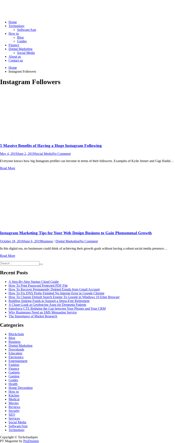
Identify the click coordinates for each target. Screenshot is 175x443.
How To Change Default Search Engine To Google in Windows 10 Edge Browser (64, 297)
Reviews (14, 407)
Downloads (16, 349)
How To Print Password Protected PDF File (38, 285)
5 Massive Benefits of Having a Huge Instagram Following (51, 145)
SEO (12, 414)
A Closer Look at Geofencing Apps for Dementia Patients (47, 304)
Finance (14, 45)
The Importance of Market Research (33, 316)
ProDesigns (31, 441)
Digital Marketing (20, 49)
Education (15, 353)
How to (14, 33)
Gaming (14, 376)
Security (14, 411)
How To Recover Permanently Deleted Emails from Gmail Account (54, 289)
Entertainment (18, 361)
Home (13, 22)
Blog (20, 37)
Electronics (16, 357)
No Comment (61, 153)
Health (13, 384)
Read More (7, 168)
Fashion (14, 365)
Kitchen (14, 395)
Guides (22, 41)
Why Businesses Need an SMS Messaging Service (43, 312)
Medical (14, 399)
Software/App (26, 30)
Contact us (16, 60)
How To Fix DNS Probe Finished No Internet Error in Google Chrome (56, 293)
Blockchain (16, 334)
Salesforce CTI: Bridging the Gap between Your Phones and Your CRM (57, 308)
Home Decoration (21, 388)
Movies (14, 403)
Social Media (26, 53)
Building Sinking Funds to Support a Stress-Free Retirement (49, 301)
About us (15, 56)
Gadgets (14, 372)
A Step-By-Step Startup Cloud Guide (34, 281)
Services (14, 418)
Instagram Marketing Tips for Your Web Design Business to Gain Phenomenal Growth (76, 233)
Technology (17, 26)
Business (47, 241)
